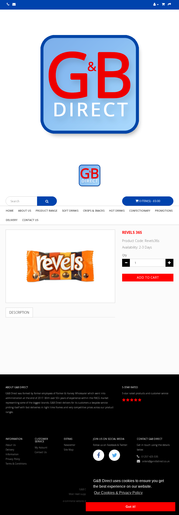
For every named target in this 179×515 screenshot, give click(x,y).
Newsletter (69, 445)
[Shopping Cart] (163, 4)
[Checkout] (169, 4)
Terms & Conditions (16, 463)
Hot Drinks (116, 210)
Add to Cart (148, 277)
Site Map (68, 449)
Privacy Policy (13, 459)
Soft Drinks (70, 210)
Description (19, 312)
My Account (41, 447)
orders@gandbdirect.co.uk (154, 461)
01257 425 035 (148, 456)
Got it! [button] (131, 506)
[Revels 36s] (60, 266)
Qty (124, 255)
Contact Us (30, 220)
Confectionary (139, 210)
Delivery (11, 220)
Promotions (163, 210)
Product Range (46, 210)
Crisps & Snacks (93, 210)
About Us (24, 210)
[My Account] (156, 4)
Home (10, 210)
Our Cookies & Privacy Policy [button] (118, 493)
